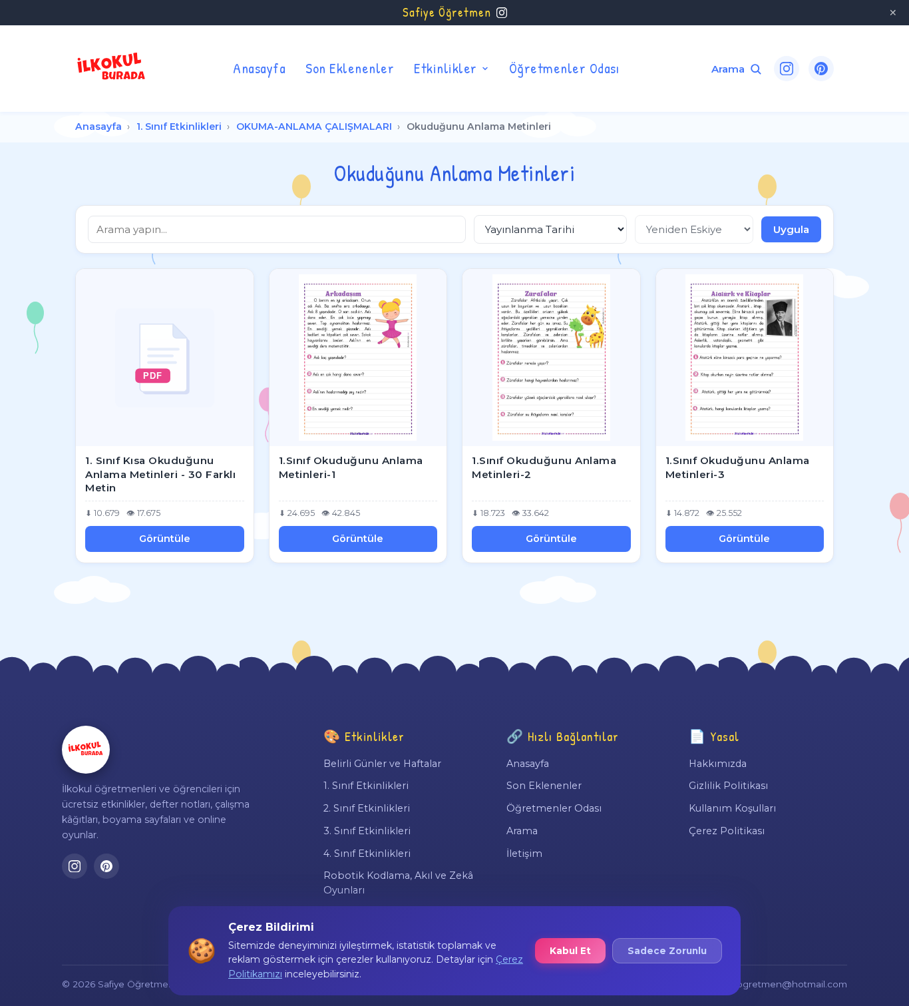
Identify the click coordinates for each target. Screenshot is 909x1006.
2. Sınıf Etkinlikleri (366, 808)
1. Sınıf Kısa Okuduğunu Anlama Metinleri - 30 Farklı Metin (160, 474)
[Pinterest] (821, 68)
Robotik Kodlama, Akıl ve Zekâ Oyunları (398, 883)
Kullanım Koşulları (732, 808)
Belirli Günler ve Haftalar (382, 764)
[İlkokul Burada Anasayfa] (111, 68)
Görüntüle (164, 539)
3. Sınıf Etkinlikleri (367, 831)
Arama (522, 831)
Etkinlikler (445, 68)
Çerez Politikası (727, 831)
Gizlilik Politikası (728, 786)
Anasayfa (259, 68)
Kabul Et (570, 950)
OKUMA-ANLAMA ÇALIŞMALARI (314, 126)
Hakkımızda (718, 764)
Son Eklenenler (349, 68)
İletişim (524, 854)
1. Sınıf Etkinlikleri (179, 126)
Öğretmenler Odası (564, 68)
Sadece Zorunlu (667, 950)
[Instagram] (786, 68)
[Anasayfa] (86, 750)
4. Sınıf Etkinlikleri (367, 854)
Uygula (791, 229)
